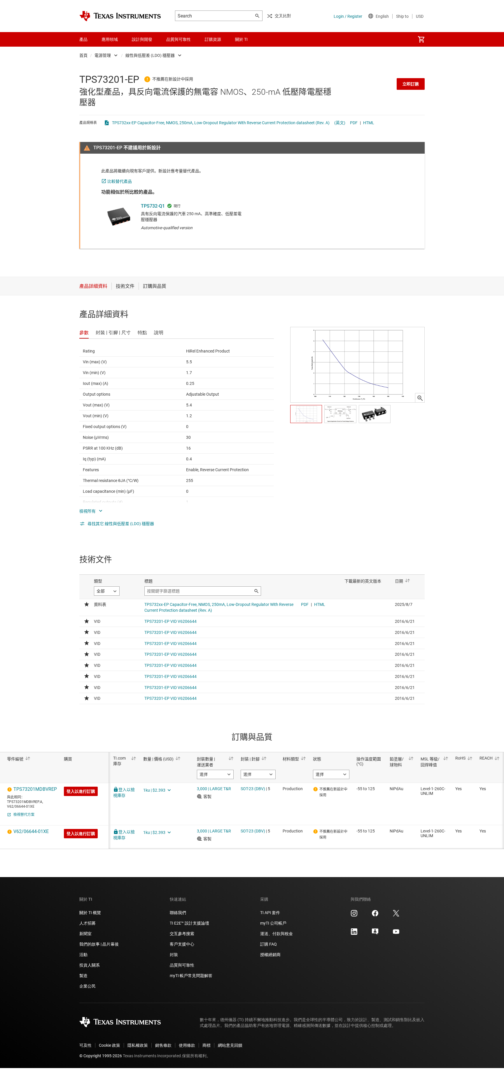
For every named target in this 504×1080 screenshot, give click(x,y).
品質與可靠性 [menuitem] (178, 39)
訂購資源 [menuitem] (213, 39)
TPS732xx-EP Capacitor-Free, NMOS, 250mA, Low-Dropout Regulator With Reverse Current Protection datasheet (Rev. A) (221, 122)
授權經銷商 (270, 954)
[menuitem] (421, 39)
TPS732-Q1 (153, 206)
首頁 (83, 55)
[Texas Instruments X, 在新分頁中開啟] (396, 915)
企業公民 (87, 986)
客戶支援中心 (182, 944)
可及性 (85, 1045)
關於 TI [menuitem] (241, 39)
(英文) (339, 122)
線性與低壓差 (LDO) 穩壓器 (150, 55)
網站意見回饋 (230, 1045)
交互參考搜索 (182, 933)
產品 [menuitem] (83, 39)
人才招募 (87, 923)
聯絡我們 (178, 912)
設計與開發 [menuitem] (142, 39)
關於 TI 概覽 (90, 912)
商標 (206, 1045)
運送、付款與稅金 (276, 933)
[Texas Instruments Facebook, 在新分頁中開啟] (375, 915)
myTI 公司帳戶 (273, 923)
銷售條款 (163, 1045)
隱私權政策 (137, 1045)
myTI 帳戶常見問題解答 (191, 975)
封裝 (174, 954)
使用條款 (187, 1045)
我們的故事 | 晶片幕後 (99, 944)
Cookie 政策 (109, 1045)
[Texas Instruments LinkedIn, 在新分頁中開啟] (354, 933)
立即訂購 (410, 84)
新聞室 (85, 933)
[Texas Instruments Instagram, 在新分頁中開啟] (354, 915)
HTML (368, 122)
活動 (83, 954)
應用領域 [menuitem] (110, 39)
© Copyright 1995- (100, 1055)
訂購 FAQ (268, 944)
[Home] (120, 16)
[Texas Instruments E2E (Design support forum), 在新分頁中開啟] (375, 933)
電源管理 (102, 55)
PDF (354, 122)
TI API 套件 (270, 912)
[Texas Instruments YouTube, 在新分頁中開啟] (396, 933)
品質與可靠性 (182, 965)
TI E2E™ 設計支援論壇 (189, 923)
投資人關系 (89, 965)
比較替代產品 (119, 181)
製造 (83, 975)
